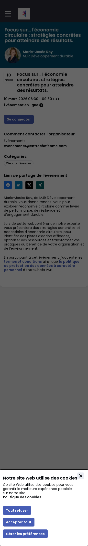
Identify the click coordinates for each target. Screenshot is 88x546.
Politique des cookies (22, 497)
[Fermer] (80, 475)
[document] (44, 508)
